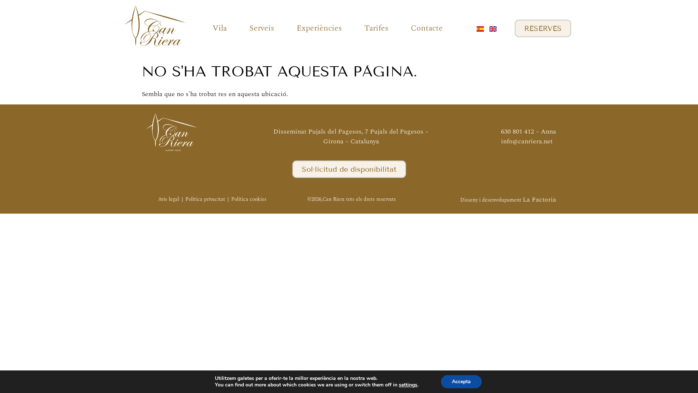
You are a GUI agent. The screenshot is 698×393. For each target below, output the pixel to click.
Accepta (461, 381)
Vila (220, 28)
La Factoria (539, 200)
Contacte (427, 28)
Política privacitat (205, 199)
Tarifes (376, 28)
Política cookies (248, 199)
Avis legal (168, 199)
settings (408, 385)
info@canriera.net (527, 141)
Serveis (261, 28)
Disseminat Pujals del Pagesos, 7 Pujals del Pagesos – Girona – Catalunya (351, 136)
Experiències (319, 28)
